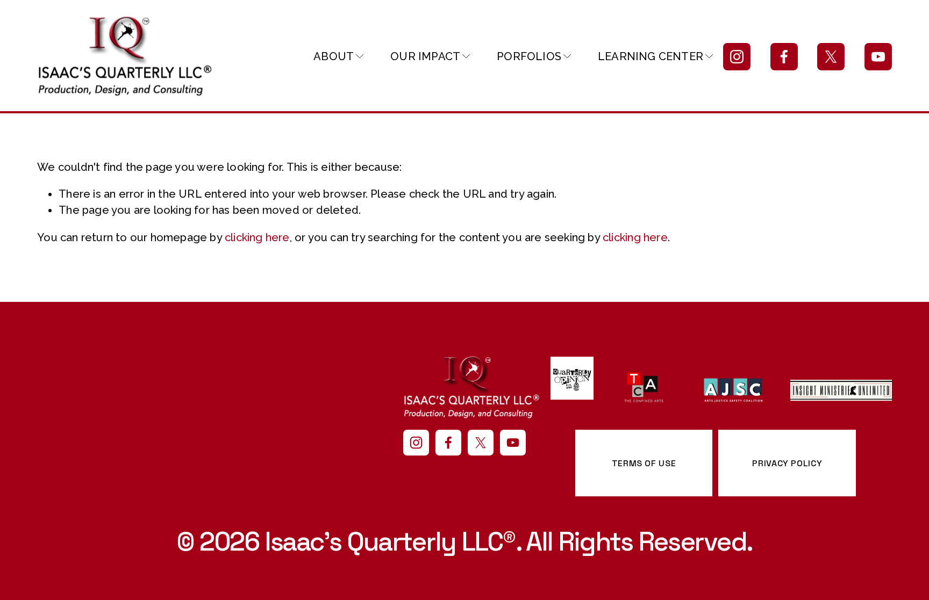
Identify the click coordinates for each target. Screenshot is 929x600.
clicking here (257, 237)
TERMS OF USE (644, 463)
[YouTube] (878, 56)
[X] (831, 56)
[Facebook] (784, 56)
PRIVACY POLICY (787, 463)
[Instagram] (737, 56)
